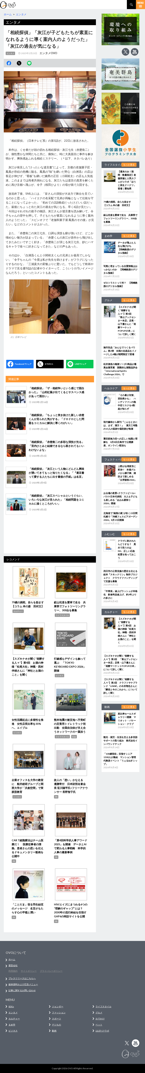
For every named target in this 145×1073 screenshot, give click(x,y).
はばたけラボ (102, 1030)
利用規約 (13, 971)
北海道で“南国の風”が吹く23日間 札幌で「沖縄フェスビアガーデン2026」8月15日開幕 (121, 516)
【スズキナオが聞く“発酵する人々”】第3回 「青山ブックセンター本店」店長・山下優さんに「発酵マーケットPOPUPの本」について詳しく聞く (127, 321)
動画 (54, 1030)
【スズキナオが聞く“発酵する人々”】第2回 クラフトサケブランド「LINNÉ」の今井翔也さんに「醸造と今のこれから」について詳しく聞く (120, 686)
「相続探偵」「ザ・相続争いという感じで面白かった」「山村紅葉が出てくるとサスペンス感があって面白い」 (56, 392)
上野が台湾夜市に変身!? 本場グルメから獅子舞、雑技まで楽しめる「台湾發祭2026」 (127, 473)
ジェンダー (57, 1006)
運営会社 (13, 965)
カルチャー (18, 611)
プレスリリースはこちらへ (22, 978)
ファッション (59, 1012)
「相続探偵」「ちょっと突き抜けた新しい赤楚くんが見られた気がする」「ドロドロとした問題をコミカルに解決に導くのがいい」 (56, 419)
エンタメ (10, 53)
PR (56, 797)
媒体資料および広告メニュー (23, 984)
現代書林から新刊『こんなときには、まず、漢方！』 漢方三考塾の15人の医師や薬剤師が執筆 (120, 425)
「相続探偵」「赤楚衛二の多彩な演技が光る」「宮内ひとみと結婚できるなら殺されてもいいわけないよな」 (56, 445)
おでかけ (100, 1018)
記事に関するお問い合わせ (22, 990)
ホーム (11, 959)
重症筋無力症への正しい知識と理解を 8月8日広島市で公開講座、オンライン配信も (120, 442)
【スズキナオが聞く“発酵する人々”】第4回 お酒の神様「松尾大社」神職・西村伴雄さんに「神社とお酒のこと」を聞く (28, 666)
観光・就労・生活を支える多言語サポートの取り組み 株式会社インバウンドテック (120, 740)
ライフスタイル (62, 615)
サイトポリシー (29, 971)
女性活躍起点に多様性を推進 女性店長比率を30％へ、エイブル (27, 723)
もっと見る (129, 164)
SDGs (11, 1006)
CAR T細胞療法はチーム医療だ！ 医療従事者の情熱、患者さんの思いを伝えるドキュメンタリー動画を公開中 (27, 848)
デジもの (56, 1024)
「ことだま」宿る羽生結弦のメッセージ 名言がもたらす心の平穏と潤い (27, 908)
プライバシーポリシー (51, 971)
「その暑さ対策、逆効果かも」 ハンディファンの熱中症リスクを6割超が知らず (127, 402)
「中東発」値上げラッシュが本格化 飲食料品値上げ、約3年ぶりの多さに (120, 594)
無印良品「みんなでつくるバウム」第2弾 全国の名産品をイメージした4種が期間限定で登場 (120, 351)
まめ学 (11, 1024)
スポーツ (56, 1018)
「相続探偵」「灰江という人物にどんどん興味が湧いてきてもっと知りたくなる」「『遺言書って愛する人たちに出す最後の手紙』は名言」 (56, 472)
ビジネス (59, 675)
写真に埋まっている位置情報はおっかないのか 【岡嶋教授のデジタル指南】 (120, 269)
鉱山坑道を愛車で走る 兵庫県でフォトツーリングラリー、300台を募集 (70, 606)
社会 (74, 737)
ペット (99, 1024)
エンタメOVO (48, 53)
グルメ (99, 1012)
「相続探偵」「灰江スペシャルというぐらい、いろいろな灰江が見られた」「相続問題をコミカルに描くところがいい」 (56, 499)
